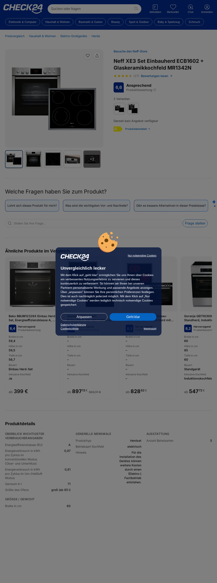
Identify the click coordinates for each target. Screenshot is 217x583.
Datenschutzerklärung (73, 324)
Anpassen (84, 317)
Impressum (150, 328)
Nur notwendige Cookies (142, 255)
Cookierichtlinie (70, 328)
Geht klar (133, 317)
